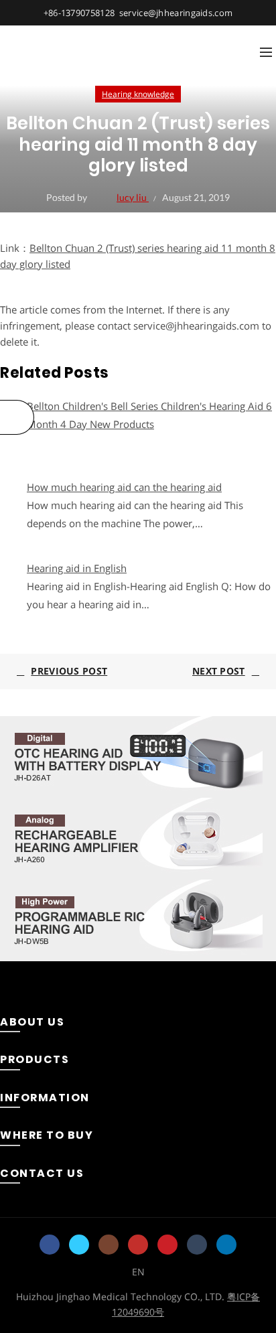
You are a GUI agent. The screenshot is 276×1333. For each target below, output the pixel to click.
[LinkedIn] (226, 1245)
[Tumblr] (197, 1245)
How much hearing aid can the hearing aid (124, 487)
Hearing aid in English (77, 568)
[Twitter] (79, 1245)
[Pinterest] (167, 1245)
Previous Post (69, 670)
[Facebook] (50, 1245)
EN (138, 1271)
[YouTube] (138, 1245)
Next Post (218, 670)
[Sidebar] (17, 417)
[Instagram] (108, 1245)
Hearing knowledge (138, 94)
